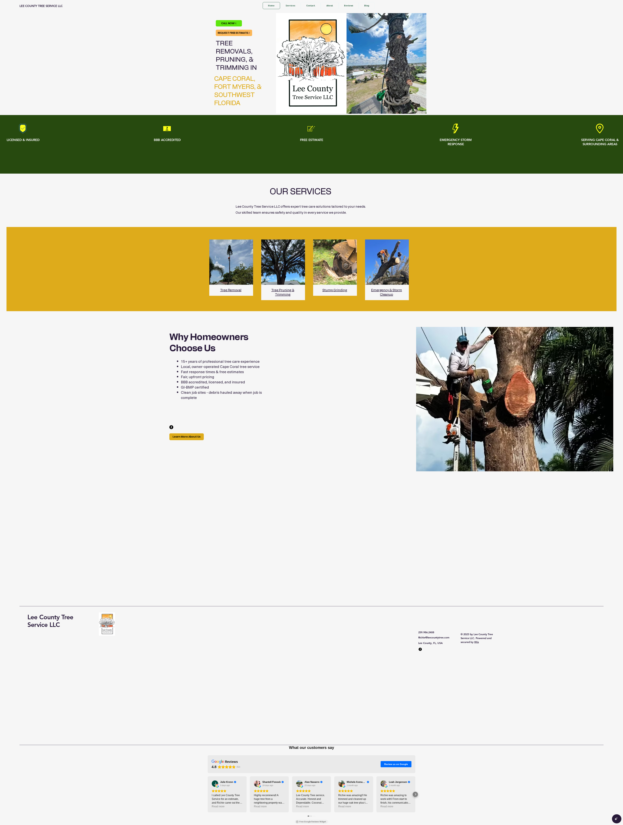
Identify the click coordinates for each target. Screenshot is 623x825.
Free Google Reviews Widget (312, 822)
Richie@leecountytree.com (433, 637)
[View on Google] (215, 783)
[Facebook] (171, 427)
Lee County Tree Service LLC (50, 621)
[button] (207, 794)
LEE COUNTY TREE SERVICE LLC (41, 6)
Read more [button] (218, 806)
